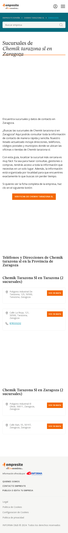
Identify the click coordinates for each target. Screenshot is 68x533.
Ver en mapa (55, 293)
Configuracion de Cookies (16, 512)
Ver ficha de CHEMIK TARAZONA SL (34, 196)
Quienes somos (11, 481)
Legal (5, 501)
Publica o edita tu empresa (18, 490)
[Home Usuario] (55, 6)
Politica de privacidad (13, 517)
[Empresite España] (12, 6)
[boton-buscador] (61, 25)
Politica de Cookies (12, 506)
